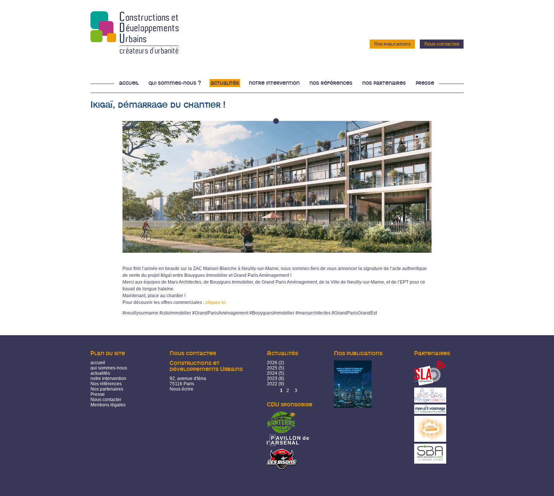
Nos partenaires (384, 83)
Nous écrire (181, 389)
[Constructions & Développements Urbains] (134, 51)
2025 (272, 368)
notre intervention (108, 378)
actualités (100, 373)
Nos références (330, 83)
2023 (272, 378)
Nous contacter (441, 44)
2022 (272, 383)
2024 (272, 373)
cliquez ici (215, 302)
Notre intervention (274, 83)
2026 (272, 362)
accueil (97, 362)
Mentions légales (107, 404)
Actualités (225, 83)
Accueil (129, 83)
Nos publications (392, 44)
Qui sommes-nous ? (174, 83)
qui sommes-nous (108, 368)
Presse (425, 83)
